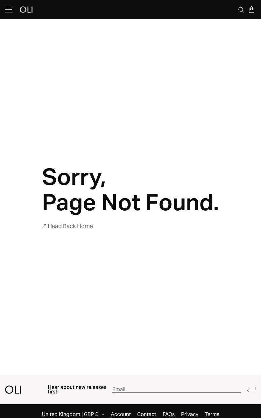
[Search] (241, 9)
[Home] (13, 390)
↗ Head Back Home (67, 226)
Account (121, 414)
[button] (251, 9)
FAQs (169, 414)
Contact (146, 414)
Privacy (189, 414)
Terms (212, 414)
